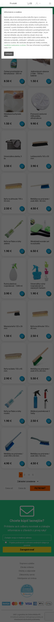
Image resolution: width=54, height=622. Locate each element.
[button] (38, 3)
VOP (9, 48)
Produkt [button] (13, 3)
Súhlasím (8, 54)
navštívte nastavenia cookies (15, 45)
